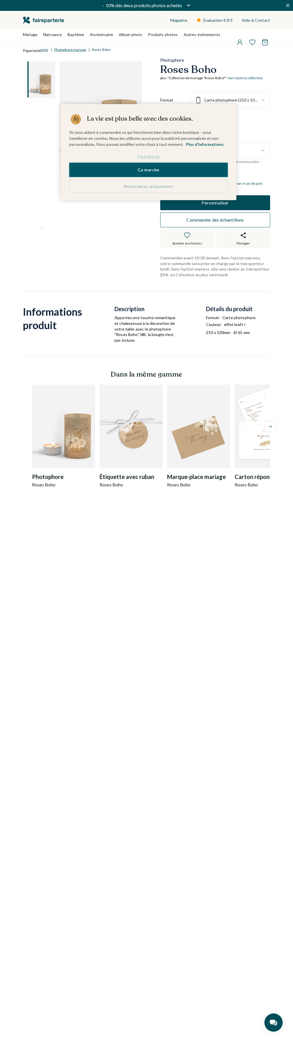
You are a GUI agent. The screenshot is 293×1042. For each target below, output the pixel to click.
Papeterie (32, 50)
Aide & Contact (256, 20)
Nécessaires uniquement (148, 186)
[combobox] (230, 100)
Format (166, 100)
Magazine (178, 20)
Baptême (76, 34)
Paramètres (148, 156)
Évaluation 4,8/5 (218, 20)
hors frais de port (249, 183)
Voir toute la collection (245, 78)
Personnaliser (215, 202)
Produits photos (163, 34)
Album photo (130, 34)
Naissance (52, 34)
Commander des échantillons (215, 219)
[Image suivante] (41, 228)
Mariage (30, 34)
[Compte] (240, 42)
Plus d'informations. (205, 144)
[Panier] (265, 42)
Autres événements (202, 34)
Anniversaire (101, 34)
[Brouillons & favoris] (252, 42)
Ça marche (148, 169)
